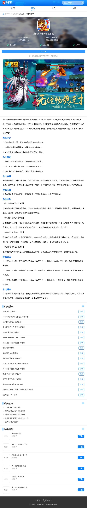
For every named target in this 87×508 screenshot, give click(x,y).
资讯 (54, 8)
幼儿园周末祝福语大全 (19, 487)
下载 (81, 436)
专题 (74, 8)
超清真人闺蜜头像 (18, 476)
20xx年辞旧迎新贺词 (19, 466)
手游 (33, 8)
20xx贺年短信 (16, 433)
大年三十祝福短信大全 (19, 444)
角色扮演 (14, 14)
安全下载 (43, 51)
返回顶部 (47, 500)
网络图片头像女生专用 (19, 455)
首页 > (7, 14)
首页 (13, 8)
